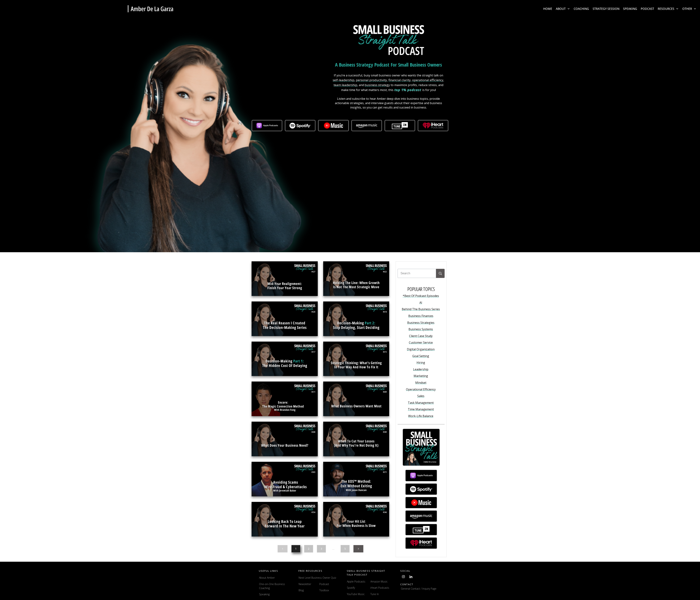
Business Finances (420, 316)
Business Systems (421, 329)
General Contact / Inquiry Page (418, 588)
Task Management (421, 403)
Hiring (421, 363)
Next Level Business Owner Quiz (317, 577)
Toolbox (324, 590)
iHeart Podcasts (379, 587)
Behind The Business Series (421, 309)
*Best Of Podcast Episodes (421, 296)
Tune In (374, 594)
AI (420, 303)
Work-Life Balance (420, 416)
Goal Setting (420, 356)
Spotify (351, 587)
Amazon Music (379, 581)
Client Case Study (421, 336)
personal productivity (371, 80)
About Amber (267, 577)
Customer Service (421, 342)
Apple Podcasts (356, 581)
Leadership (420, 369)
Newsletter (305, 584)
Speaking (264, 594)
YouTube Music (356, 594)
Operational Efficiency (421, 389)
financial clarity (399, 80)
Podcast (324, 584)
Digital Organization (421, 349)
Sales (420, 396)
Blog (301, 590)
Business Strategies (420, 323)
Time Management (421, 409)
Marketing (421, 376)
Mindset (420, 383)
